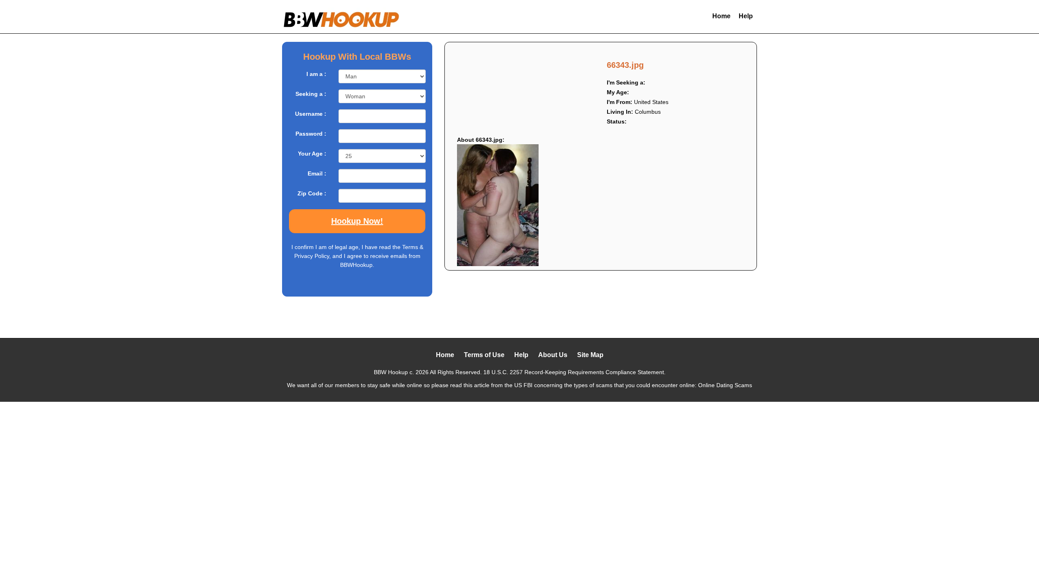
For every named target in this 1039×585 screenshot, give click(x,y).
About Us (552, 354)
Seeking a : (310, 94)
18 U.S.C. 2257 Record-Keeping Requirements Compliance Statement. (574, 372)
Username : (310, 113)
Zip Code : (311, 193)
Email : (317, 173)
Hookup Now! (357, 221)
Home (721, 16)
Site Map (590, 354)
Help (746, 16)
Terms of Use (484, 354)
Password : (310, 133)
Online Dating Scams (725, 385)
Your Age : (312, 153)
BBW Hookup (391, 372)
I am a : (316, 74)
